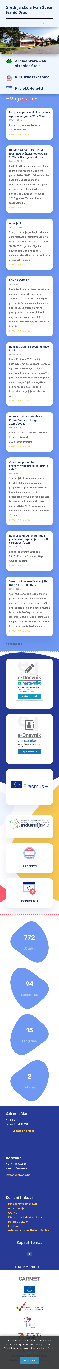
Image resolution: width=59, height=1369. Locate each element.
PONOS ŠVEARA (19, 280)
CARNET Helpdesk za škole (25, 1217)
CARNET (13, 1212)
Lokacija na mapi (23, 1130)
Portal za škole (18, 1221)
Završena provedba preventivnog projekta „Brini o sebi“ (28, 466)
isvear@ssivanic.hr (18, 1175)
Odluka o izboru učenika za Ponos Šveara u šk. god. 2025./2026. (26, 420)
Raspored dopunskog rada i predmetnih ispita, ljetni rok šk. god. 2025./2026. (29, 539)
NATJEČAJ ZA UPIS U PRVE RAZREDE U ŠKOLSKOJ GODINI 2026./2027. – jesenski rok (28, 154)
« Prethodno (14, 643)
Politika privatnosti (24, 1266)
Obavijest (15, 223)
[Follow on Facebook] (29, 1254)
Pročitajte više (19, 134)
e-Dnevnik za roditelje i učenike (28, 1230)
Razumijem (30, 1360)
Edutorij (13, 1226)
